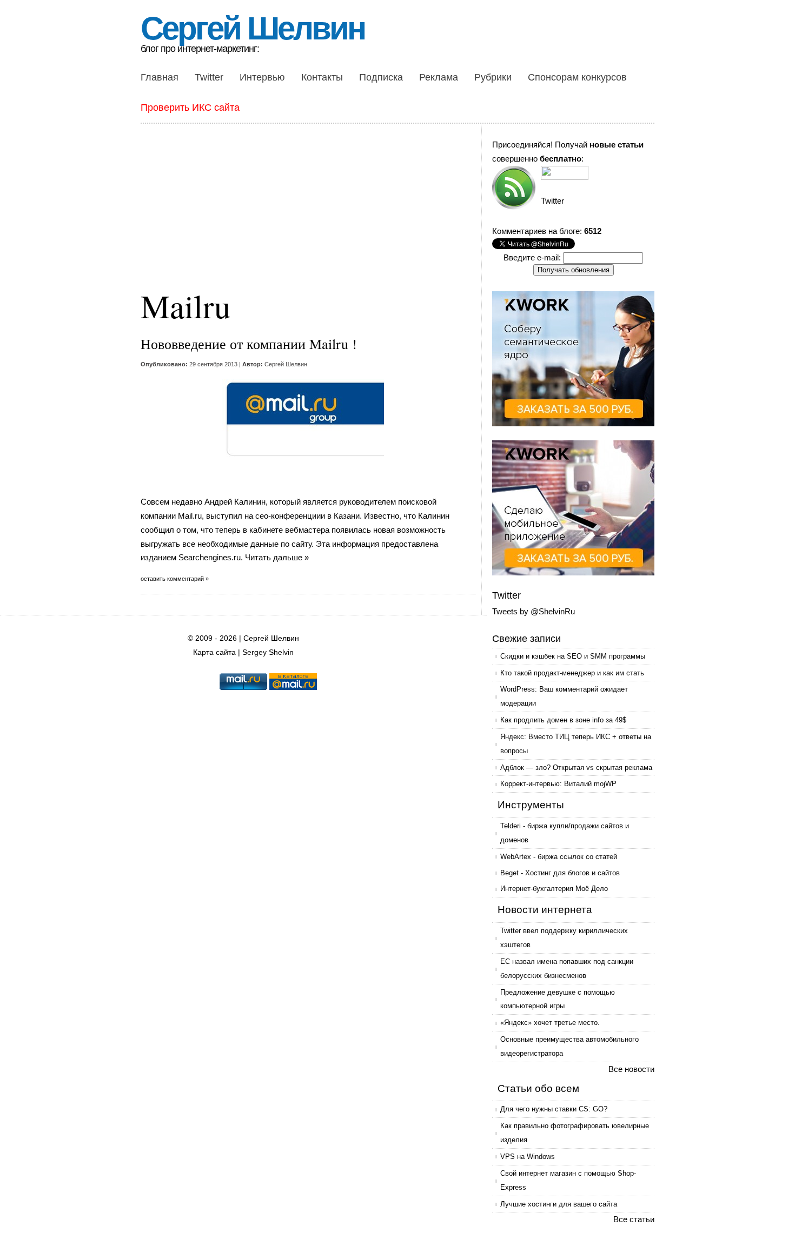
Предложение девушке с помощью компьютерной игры (557, 999)
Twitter (209, 77)
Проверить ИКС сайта (190, 107)
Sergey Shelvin (268, 652)
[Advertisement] (311, 213)
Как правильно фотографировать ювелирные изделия (574, 1133)
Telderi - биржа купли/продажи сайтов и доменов (564, 833)
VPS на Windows (527, 1156)
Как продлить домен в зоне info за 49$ (563, 720)
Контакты (322, 77)
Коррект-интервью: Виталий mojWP (558, 784)
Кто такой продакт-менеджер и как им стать (572, 673)
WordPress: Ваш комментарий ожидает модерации (564, 696)
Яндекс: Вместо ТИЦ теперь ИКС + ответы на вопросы (575, 744)
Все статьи (633, 1219)
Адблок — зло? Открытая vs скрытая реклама (576, 767)
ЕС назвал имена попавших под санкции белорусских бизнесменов (566, 968)
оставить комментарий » (175, 578)
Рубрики (493, 77)
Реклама (438, 77)
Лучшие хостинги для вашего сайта (558, 1204)
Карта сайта (214, 652)
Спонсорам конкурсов (577, 77)
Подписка (381, 77)
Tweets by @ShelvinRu (533, 611)
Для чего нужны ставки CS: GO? (553, 1109)
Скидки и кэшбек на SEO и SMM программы (572, 656)
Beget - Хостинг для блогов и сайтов (560, 873)
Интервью (262, 77)
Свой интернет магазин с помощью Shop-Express (568, 1180)
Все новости (631, 1069)
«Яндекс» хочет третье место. (550, 1022)
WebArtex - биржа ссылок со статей (558, 857)
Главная (159, 77)
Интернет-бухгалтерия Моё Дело (554, 888)
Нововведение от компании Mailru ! (249, 343)
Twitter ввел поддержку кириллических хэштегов (564, 938)
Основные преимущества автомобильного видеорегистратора (569, 1046)
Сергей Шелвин (253, 28)
